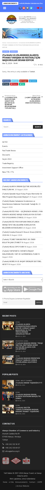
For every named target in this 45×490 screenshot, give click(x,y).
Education (19, 341)
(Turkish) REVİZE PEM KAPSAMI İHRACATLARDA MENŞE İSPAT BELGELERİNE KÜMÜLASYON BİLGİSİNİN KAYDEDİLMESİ (20, 224)
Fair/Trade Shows (9, 150)
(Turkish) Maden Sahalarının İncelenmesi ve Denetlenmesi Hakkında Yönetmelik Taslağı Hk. (20, 203)
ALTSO (5, 51)
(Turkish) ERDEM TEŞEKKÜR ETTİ (29, 383)
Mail (23, 84)
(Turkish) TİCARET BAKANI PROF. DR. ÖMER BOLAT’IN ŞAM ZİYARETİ (18, 241)
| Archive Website (22, 486)
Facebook (7, 81)
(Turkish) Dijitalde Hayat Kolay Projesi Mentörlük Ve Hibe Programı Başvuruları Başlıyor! (22, 195)
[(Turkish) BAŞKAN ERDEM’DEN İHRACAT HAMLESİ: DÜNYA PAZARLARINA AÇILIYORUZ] (8, 359)
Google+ (24, 81)
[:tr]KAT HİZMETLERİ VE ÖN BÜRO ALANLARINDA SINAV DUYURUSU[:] (32, 99)
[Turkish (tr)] (38, 8)
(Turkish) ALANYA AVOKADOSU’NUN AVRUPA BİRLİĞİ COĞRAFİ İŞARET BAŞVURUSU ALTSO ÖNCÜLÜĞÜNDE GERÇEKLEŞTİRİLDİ (26, 329)
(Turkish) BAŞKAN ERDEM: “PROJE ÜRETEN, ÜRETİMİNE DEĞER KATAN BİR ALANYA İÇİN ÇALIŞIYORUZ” (29, 346)
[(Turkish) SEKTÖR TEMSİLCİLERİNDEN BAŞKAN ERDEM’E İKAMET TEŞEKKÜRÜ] (8, 409)
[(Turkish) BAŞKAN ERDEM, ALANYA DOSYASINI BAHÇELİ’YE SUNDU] (8, 396)
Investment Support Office (12, 167)
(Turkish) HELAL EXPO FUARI (13, 246)
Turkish (32, 71)
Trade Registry (8, 163)
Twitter (16, 81)
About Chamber (26, 380)
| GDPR (39, 482)
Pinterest (15, 84)
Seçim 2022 (7, 159)
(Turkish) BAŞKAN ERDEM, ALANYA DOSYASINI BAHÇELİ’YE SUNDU (28, 396)
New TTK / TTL (8, 172)
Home (4, 43)
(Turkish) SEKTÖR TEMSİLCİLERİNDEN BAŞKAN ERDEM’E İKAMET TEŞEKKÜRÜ (27, 409)
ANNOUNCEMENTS (10, 3)
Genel (18, 322)
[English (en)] (41, 8)
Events (14, 51)
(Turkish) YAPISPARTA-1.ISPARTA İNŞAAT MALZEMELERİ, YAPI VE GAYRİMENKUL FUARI (20, 253)
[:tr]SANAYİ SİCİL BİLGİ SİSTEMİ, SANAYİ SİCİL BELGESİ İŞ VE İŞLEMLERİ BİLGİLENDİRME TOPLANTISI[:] (11, 102)
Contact (32, 482)
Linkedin (33, 81)
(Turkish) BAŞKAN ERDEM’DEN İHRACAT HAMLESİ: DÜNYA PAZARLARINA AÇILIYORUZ (28, 360)
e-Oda (11, 482)
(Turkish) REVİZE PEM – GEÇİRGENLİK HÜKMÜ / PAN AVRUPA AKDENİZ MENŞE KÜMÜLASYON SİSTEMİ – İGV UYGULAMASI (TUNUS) (22, 214)
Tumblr (6, 84)
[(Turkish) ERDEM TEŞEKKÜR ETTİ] (8, 384)
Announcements (12, 43)
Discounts (6, 154)
